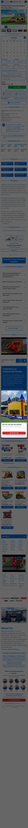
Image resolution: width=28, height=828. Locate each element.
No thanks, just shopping (14, 435)
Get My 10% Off (14, 433)
